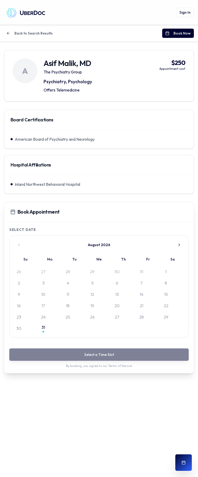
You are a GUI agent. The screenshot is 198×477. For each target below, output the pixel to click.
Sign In (185, 12)
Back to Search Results (33, 33)
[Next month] (179, 245)
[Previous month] (19, 245)
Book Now (182, 33)
